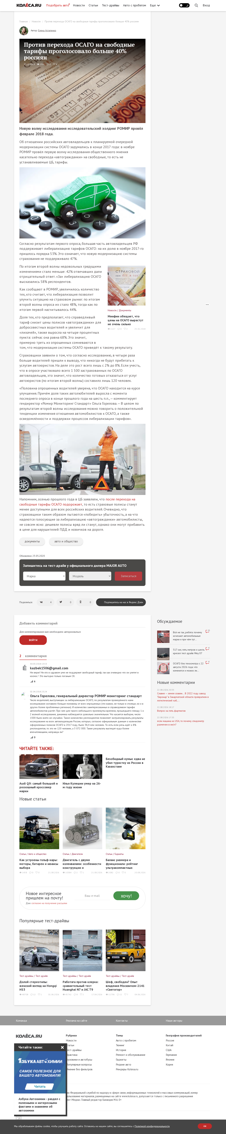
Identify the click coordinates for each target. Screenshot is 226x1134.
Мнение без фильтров (79, 1069)
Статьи (93, 5)
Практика (71, 1054)
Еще (153, 5)
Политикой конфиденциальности (152, 1126)
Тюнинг (120, 1045)
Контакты (122, 1020)
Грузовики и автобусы (79, 1059)
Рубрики (71, 1035)
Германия (171, 1054)
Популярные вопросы (79, 1064)
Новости (79, 5)
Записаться (128, 576)
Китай (169, 1045)
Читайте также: (36, 748)
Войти (33, 640)
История (121, 1050)
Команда (21, 1020)
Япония (170, 1059)
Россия (170, 1040)
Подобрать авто (57, 5)
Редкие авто (123, 1064)
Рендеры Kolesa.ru (127, 1069)
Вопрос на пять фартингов (171, 710)
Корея (169, 1064)
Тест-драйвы (110, 5)
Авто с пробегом (134, 5)
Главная (23, 21)
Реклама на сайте (76, 1020)
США (168, 1050)
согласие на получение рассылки (49, 903)
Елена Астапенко (47, 30)
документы (32, 541)
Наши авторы (174, 1020)
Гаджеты (121, 1059)
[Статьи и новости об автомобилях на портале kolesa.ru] (29, 5)
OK (204, 1126)
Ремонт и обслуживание (130, 1054)
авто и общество (66, 541)
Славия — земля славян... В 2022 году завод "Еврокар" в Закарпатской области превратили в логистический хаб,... (183, 697)
